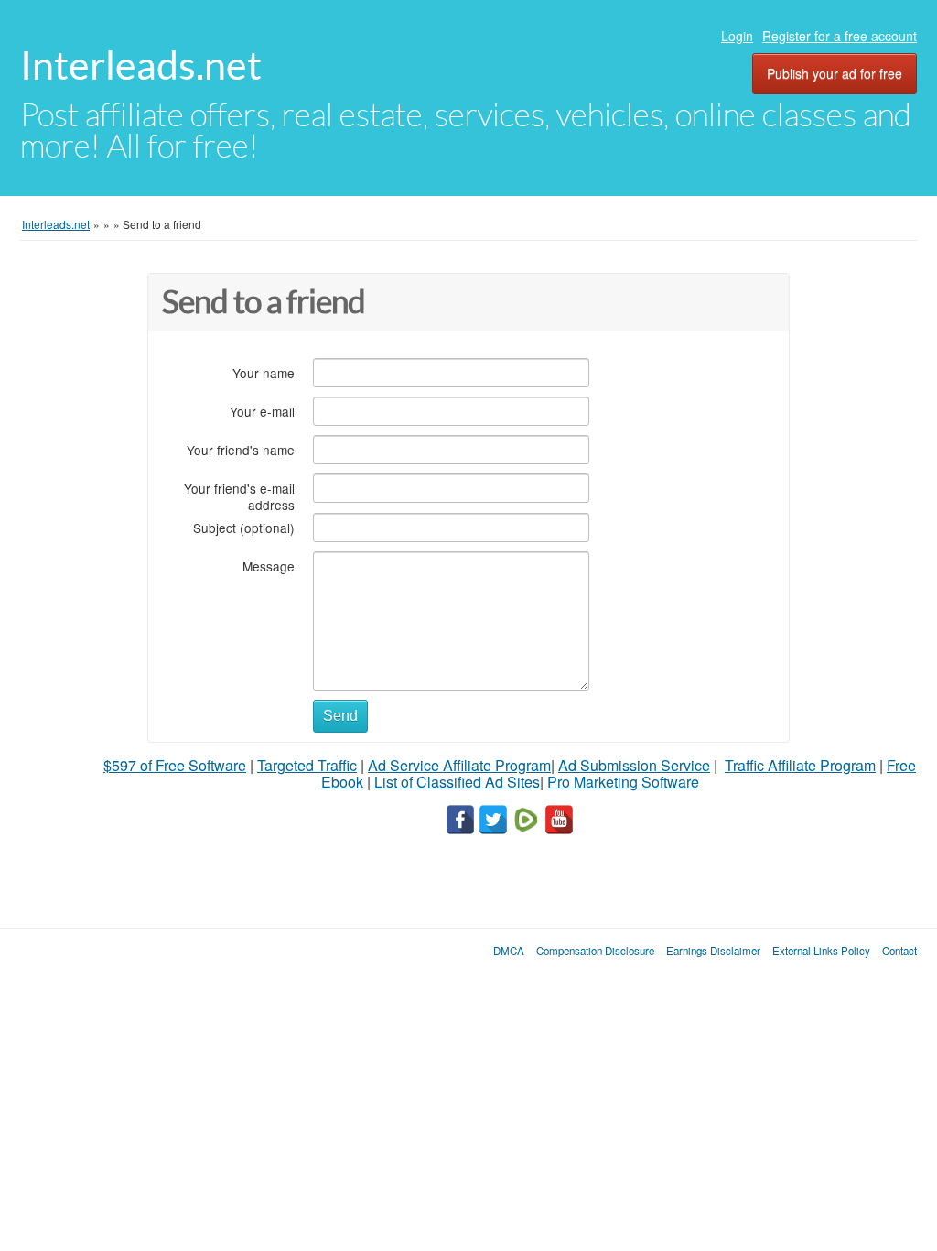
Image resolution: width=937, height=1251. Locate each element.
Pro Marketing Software (623, 781)
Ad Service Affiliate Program (459, 765)
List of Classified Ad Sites (457, 781)
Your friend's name (241, 449)
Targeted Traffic (307, 765)
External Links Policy (821, 950)
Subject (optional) (244, 527)
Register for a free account (839, 36)
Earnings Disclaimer (713, 950)
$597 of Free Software (174, 765)
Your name (263, 372)
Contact (899, 950)
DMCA (508, 950)
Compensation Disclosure (595, 950)
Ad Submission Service (634, 765)
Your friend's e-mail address (239, 496)
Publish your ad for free (834, 73)
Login (737, 36)
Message (268, 565)
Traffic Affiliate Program (800, 765)
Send (340, 715)
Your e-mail (262, 410)
